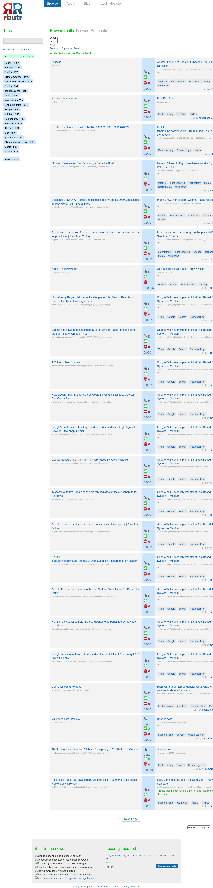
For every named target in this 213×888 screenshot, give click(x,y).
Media (197, 150)
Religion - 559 (12, 109)
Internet (162, 182)
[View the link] (145, 72)
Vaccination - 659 (14, 100)
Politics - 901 (11, 86)
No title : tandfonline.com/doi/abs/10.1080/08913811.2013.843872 (90, 127)
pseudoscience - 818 (16, 90)
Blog (87, 3)
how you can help (132, 886)
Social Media (165, 186)
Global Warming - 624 (16, 104)
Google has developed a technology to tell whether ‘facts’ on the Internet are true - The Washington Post (94, 331)
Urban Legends (196, 734)
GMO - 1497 (11, 72)
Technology (194, 182)
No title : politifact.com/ (65, 98)
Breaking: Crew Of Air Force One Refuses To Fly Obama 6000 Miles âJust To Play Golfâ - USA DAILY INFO (95, 201)
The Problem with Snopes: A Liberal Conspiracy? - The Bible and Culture (95, 749)
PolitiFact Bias (165, 98)
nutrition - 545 (12, 114)
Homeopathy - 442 (14, 118)
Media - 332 (11, 146)
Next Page (131, 819)
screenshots (102, 886)
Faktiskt (56, 62)
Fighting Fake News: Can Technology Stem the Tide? (83, 163)
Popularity (66, 48)
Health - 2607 (12, 62)
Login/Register (111, 3)
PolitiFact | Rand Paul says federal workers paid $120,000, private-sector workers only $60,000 (94, 781)
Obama (162, 215)
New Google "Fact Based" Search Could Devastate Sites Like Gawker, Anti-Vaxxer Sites (93, 396)
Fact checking (177, 81)
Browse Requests (91, 30)
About (71, 3)
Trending (54, 48)
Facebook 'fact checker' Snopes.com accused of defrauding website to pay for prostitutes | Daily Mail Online (95, 234)
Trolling (203, 284)
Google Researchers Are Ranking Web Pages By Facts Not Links (90, 459)
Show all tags (12, 159)
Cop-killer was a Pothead (66, 686)
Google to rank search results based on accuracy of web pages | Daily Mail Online (95, 526)
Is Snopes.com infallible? (66, 719)
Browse (52, 3)
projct (108, 862)
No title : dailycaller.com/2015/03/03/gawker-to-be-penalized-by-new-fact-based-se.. (94, 623)
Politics (193, 114)
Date (76, 48)
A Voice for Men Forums (66, 362)
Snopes (197, 251)
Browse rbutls (62, 30)
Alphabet (25, 49)
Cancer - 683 (11, 95)
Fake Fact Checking (199, 81)
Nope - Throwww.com (64, 269)
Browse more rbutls (167, 865)
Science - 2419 (12, 67)
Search (173, 284)
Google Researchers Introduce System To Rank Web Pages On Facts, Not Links (95, 591)
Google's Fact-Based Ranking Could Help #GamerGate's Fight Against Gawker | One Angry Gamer (93, 429)
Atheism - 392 (12, 128)
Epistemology (184, 150)
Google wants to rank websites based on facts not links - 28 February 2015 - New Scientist (95, 656)
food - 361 (10, 132)
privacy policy (79, 886)
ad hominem (164, 251)
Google (162, 284)
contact (116, 886)
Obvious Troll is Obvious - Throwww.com (181, 269)
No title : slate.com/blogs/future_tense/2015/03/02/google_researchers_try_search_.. (96, 559)
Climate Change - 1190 (17, 76)
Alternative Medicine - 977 (18, 81)
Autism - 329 (11, 151)
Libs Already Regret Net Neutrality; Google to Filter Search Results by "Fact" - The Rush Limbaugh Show (93, 299)
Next (52, 45)
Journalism (182, 802)
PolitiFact (181, 114)
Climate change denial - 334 (19, 142)
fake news (163, 85)
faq (91, 886)
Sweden (162, 81)
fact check (193, 215)
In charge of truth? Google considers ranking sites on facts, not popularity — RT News (96, 494)
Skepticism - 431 (13, 123)
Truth (161, 316)
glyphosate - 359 (13, 137)
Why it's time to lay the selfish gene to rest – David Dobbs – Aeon (140, 855)
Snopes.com (164, 719)
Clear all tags (27, 56)
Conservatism (198, 706)
